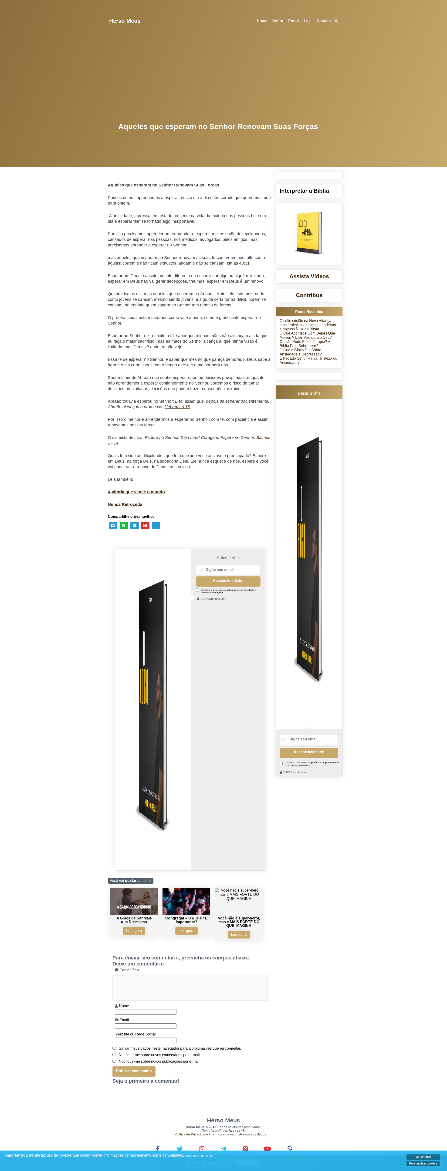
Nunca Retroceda (125, 504)
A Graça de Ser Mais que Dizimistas (134, 920)
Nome (123, 1006)
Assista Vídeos (309, 276)
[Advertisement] (224, 76)
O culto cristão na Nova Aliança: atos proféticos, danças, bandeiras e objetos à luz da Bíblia (308, 325)
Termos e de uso (223, 1134)
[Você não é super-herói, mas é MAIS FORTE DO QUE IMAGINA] (239, 899)
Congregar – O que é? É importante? (186, 920)
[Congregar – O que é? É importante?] (186, 914)
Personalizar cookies (423, 1163)
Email (124, 1020)
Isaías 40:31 (238, 263)
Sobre (277, 21)
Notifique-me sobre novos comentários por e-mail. (160, 1055)
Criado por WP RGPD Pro (198, 1155)
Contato (324, 21)
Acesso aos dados (252, 1134)
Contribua (309, 295)
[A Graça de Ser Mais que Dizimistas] (134, 914)
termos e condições (212, 592)
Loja (308, 21)
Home (262, 21)
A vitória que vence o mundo (136, 492)
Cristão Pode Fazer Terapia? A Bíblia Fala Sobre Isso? (305, 344)
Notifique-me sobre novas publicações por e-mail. (159, 1061)
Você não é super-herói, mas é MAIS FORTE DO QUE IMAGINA (239, 922)
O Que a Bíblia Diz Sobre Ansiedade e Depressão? (301, 352)
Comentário (129, 970)
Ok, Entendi (423, 1156)
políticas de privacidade (240, 590)
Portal (293, 21)
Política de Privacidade (191, 1134)
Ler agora (134, 931)
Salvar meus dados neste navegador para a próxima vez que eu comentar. (180, 1048)
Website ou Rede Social (135, 1034)
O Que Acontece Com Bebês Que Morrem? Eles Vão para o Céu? (307, 335)
